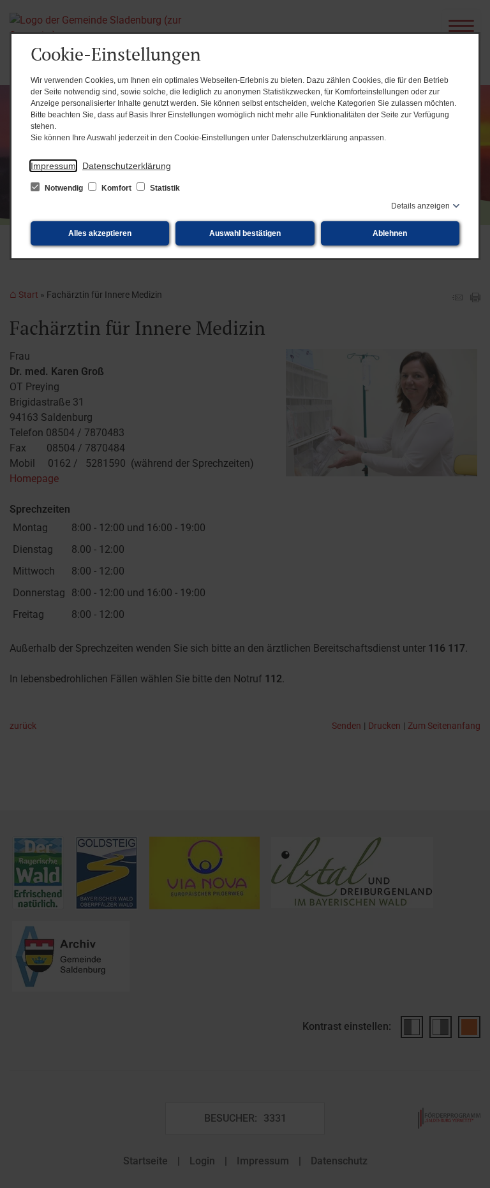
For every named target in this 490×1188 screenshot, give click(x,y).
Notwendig (64, 188)
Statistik (164, 188)
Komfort (116, 188)
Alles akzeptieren (99, 233)
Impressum (53, 166)
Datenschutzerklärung (126, 166)
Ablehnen (390, 233)
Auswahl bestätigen (245, 233)
